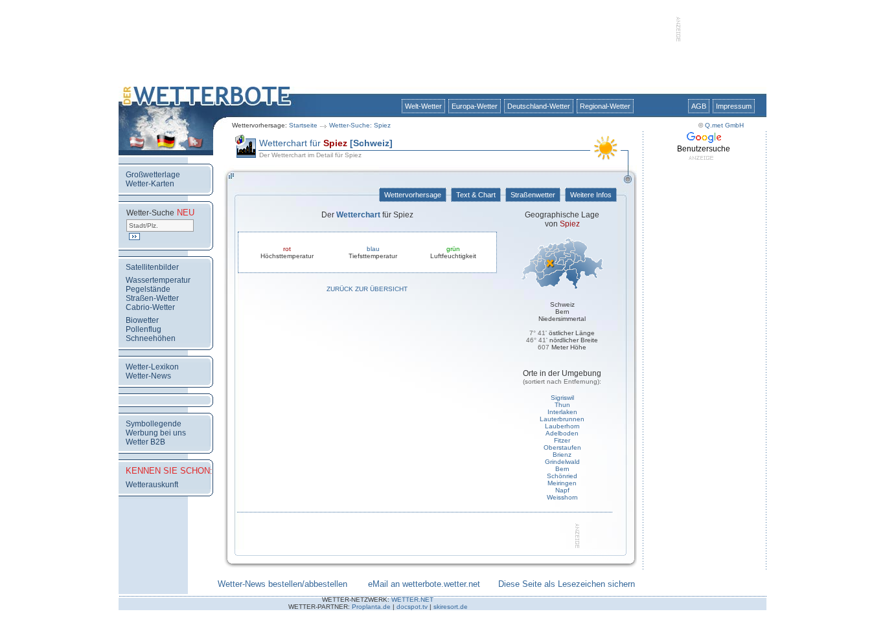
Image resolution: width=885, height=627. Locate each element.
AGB (698, 106)
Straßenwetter (533, 195)
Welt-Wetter (423, 106)
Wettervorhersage (412, 195)
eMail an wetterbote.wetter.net (424, 584)
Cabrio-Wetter (150, 307)
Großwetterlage (153, 174)
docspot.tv (412, 606)
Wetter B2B (145, 441)
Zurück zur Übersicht (367, 288)
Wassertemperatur (158, 280)
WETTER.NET (412, 599)
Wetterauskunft (152, 484)
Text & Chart (476, 195)
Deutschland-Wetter (538, 106)
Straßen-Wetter (152, 298)
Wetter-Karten (150, 183)
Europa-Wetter (475, 106)
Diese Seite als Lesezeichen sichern (566, 584)
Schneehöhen (151, 338)
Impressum (734, 106)
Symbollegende (153, 423)
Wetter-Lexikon (152, 366)
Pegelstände (148, 289)
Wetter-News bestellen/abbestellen (282, 584)
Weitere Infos (591, 195)
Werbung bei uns (156, 432)
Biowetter (142, 320)
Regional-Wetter (605, 106)
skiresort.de (450, 606)
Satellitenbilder (152, 267)
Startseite (303, 125)
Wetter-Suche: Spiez (360, 125)
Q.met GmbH (724, 125)
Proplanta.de (371, 606)
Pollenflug (143, 329)
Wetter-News (148, 375)
